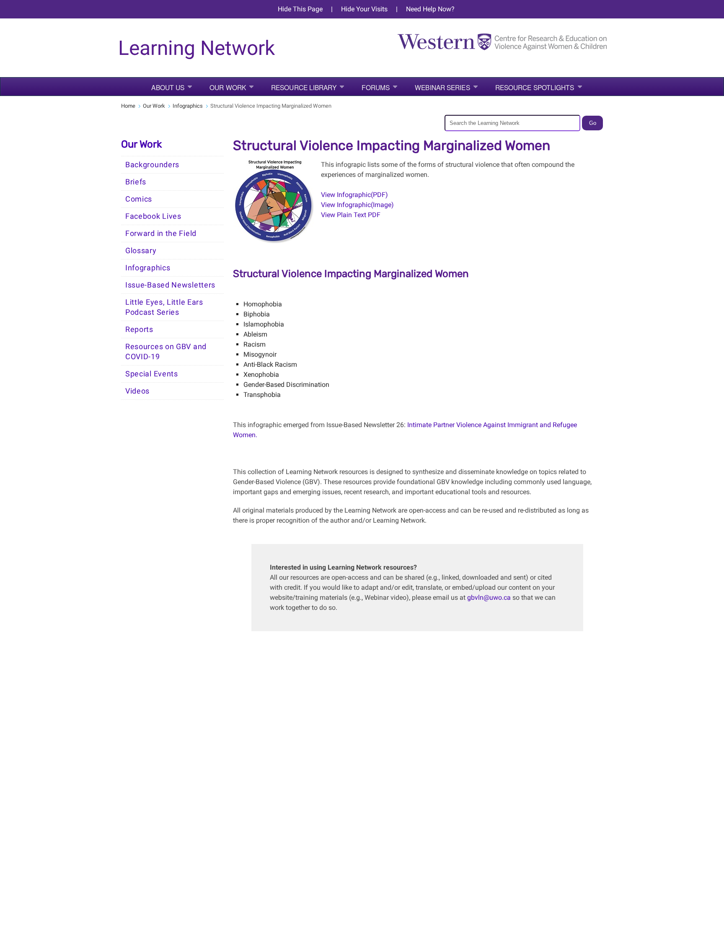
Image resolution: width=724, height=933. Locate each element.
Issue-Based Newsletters (170, 285)
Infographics (188, 106)
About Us (167, 87)
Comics (138, 199)
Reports (139, 329)
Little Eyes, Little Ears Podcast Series (164, 307)
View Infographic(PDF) (354, 195)
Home (128, 106)
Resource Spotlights (534, 87)
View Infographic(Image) (357, 205)
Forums (376, 87)
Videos (137, 391)
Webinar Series (442, 87)
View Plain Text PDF (351, 215)
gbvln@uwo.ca (489, 597)
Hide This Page (300, 9)
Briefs (135, 182)
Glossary (141, 250)
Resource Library (303, 87)
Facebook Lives (153, 216)
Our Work (227, 87)
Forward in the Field (161, 233)
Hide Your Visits (364, 9)
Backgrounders (152, 165)
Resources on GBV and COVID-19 (166, 351)
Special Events (151, 374)
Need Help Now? (430, 9)
